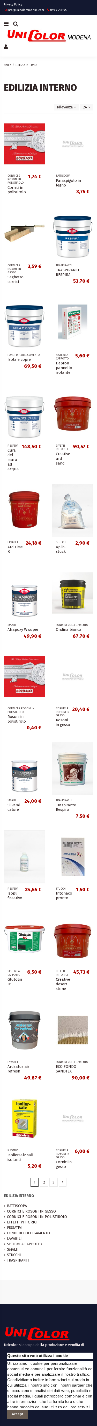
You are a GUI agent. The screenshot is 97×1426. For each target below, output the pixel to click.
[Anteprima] (41, 143)
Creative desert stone (63, 984)
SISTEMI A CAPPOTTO (24, 1244)
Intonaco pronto (64, 895)
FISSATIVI (15, 1228)
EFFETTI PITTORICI (22, 1222)
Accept (17, 1414)
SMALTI (13, 1249)
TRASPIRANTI (18, 1260)
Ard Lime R (15, 549)
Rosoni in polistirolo (17, 719)
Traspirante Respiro (66, 807)
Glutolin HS (15, 981)
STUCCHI (14, 1255)
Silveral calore (14, 807)
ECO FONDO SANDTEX (66, 1069)
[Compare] (41, 134)
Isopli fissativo (15, 895)
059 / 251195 (58, 10)
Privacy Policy (13, 4)
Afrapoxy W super (23, 629)
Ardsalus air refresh (18, 1069)
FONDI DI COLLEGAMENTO (28, 1233)
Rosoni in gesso (63, 722)
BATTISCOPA (17, 1206)
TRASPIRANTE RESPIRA (68, 272)
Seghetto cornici (16, 279)
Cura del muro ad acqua (13, 459)
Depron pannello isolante (64, 368)
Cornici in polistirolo (17, 190)
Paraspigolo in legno (68, 183)
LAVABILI (14, 1238)
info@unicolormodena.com (26, 10)
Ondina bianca (68, 629)
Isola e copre (19, 359)
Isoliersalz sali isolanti (20, 1157)
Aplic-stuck (61, 549)
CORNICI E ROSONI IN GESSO (31, 1211)
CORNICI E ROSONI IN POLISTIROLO (37, 1217)
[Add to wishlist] (41, 125)
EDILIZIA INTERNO (19, 1196)
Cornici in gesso (64, 1164)
